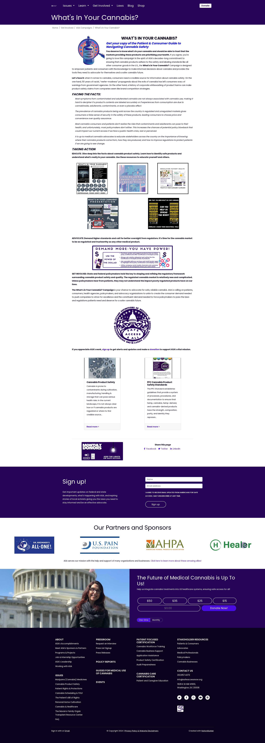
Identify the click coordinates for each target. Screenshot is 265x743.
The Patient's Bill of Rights (67, 697)
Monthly (156, 620)
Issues (67, 6)
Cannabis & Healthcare (66, 706)
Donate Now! (219, 608)
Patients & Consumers (188, 643)
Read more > (93, 426)
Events (100, 682)
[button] (21, 545)
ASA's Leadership (63, 661)
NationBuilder (207, 731)
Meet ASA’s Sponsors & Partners (70, 648)
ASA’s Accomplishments (67, 643)
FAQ (57, 719)
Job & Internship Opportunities (70, 657)
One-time (143, 620)
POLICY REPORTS (106, 661)
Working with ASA (63, 666)
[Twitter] (179, 697)
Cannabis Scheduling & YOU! (69, 693)
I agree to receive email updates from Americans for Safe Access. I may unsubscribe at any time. (171, 494)
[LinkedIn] (207, 697)
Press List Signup (104, 648)
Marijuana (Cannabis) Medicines (71, 679)
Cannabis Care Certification (146, 675)
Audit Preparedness (146, 664)
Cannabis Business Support (150, 651)
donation (154, 349)
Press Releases (103, 652)
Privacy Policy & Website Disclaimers (141, 731)
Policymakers (183, 657)
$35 (174, 601)
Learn (82, 6)
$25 (199, 601)
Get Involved (102, 6)
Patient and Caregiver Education (152, 680)
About (59, 639)
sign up (106, 349)
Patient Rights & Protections (68, 688)
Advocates (182, 648)
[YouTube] (200, 697)
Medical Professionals (187, 652)
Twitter (164, 448)
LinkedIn (176, 448)
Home (55, 27)
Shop (141, 6)
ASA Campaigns (84, 27)
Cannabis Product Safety (67, 684)
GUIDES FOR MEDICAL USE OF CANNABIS (111, 672)
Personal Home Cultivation (68, 702)
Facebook (151, 448)
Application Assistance (148, 655)
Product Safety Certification (150, 660)
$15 (224, 601)
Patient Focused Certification (147, 641)
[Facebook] (186, 697)
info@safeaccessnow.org (189, 679)
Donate (205, 5)
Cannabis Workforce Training (151, 646)
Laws (120, 6)
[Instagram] (193, 697)
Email (67, 731)
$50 (149, 601)
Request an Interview (106, 643)
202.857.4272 (183, 675)
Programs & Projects (65, 652)
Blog (131, 6)
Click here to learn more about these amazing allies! (176, 560)
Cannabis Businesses (187, 661)
